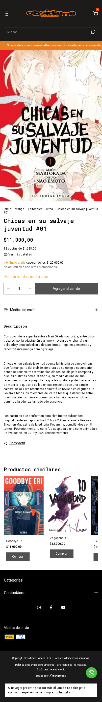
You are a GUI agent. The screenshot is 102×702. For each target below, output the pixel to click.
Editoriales (35, 209)
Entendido (63, 692)
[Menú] (7, 14)
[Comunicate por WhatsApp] (91, 672)
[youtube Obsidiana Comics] (63, 607)
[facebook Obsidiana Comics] (51, 607)
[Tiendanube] (51, 676)
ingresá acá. (80, 664)
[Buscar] (92, 32)
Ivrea (49, 209)
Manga (19, 209)
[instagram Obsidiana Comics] (39, 607)
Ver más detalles (20, 254)
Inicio (7, 209)
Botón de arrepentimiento (51, 669)
